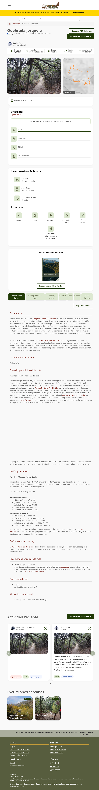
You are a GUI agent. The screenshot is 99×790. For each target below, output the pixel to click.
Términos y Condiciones (19, 752)
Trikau (42, 572)
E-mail (12, 763)
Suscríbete (13, 779)
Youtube (55, 766)
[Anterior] (9, 653)
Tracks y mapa (51, 296)
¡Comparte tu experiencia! (81, 36)
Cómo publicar (56, 746)
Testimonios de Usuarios (20, 749)
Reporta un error (83, 305)
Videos (77, 295)
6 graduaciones (17, 115)
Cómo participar (56, 752)
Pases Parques (26, 400)
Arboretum (64, 567)
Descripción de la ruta (35, 296)
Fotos (70, 295)
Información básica (17, 296)
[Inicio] (10, 24)
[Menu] (23, 5)
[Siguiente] (92, 653)
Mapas (12, 746)
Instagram (56, 770)
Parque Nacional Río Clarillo (50, 286)
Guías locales (87, 296)
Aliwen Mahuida (31, 572)
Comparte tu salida (58, 749)
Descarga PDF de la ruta (82, 31)
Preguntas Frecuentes (18, 755)
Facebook (55, 763)
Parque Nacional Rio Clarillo (73, 395)
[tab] (51, 313)
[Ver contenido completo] (46, 628)
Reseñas (62, 295)
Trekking (16, 24)
